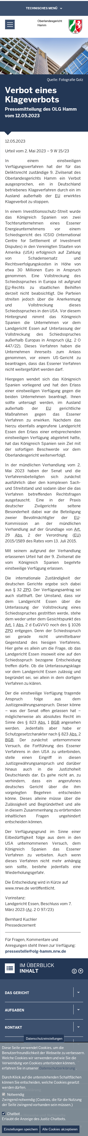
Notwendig (15, 1094)
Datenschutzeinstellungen (44, 1038)
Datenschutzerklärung (57, 1068)
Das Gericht (17, 993)
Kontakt (13, 1027)
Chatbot (13, 1114)
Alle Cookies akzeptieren (59, 1129)
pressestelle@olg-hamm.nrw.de (35, 951)
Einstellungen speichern (21, 1129)
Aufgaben (14, 1010)
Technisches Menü (41, 8)
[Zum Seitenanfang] (80, 971)
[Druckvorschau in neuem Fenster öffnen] (73, 971)
